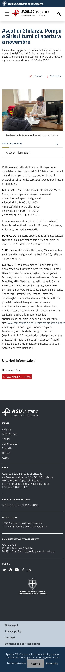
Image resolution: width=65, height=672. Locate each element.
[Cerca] (59, 14)
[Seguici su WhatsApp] (10, 569)
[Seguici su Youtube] (17, 569)
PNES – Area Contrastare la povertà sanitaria (28, 551)
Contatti (10, 637)
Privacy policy (13, 631)
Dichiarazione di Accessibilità (22, 644)
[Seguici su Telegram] (4, 569)
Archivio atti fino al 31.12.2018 (20, 505)
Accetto (35, 663)
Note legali (11, 625)
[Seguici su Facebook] (23, 569)
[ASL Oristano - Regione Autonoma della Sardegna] (20, 412)
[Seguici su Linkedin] (29, 569)
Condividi (37, 76)
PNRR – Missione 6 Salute (17, 548)
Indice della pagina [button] (12, 143)
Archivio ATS (9, 545)
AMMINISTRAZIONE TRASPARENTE (20, 539)
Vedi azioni (55, 76)
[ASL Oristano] (4, 4)
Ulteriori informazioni (18, 152)
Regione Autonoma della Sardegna (25, 4)
